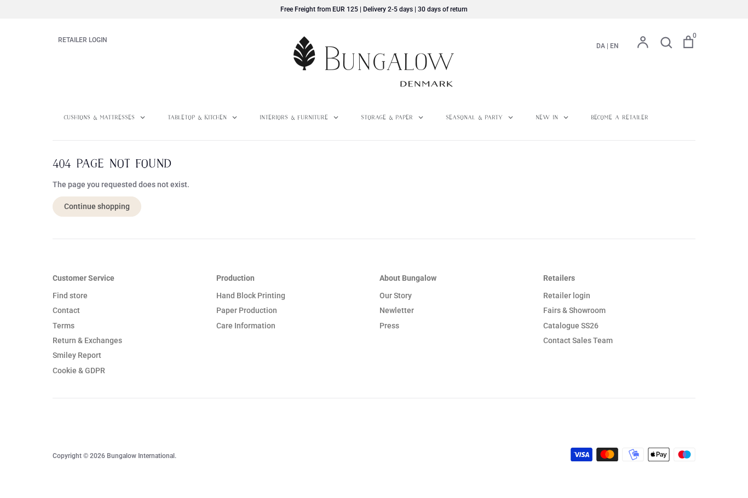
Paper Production (246, 310)
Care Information (245, 325)
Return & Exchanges (87, 340)
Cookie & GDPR (79, 370)
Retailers (559, 278)
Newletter (396, 310)
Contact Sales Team (578, 340)
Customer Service (83, 278)
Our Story (395, 295)
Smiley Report (77, 355)
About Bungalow (407, 278)
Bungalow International (141, 456)
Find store (70, 295)
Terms (63, 325)
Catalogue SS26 (571, 325)
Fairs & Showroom (574, 310)
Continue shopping (97, 206)
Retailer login (566, 295)
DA (600, 46)
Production (235, 278)
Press (389, 325)
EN (614, 46)
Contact (66, 310)
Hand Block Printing (250, 295)
